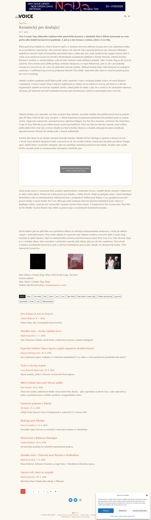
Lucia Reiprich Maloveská (32, 370)
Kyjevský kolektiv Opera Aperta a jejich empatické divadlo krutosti (57, 348)
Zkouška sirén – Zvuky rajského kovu (41, 331)
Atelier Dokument (85, 517)
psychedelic (24, 301)
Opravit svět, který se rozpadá (37, 472)
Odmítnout (123, 511)
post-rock (118, 296)
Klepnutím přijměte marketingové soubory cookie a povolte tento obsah (76, 169)
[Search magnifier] (125, 16)
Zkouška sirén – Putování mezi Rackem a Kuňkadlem (50, 455)
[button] (147, 495)
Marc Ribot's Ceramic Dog (86, 296)
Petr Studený (26, 387)
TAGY (22, 296)
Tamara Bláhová (28, 318)
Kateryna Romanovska (30, 353)
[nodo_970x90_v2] (75, 6)
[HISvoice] (28, 16)
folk (45, 296)
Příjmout (106, 511)
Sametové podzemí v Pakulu (36, 403)
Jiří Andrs (25, 408)
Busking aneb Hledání (32, 420)
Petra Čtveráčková (28, 425)
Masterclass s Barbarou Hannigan (39, 437)
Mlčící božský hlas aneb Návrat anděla (42, 382)
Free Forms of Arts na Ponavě (37, 313)
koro (63, 296)
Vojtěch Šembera (28, 442)
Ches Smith (37, 296)
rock (38, 301)
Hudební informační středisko (70, 515)
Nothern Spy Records (105, 296)
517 (51, 491)
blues (29, 296)
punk (32, 301)
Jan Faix (23, 23)
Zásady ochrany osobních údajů (126, 516)
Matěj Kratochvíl (28, 336)
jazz (57, 296)
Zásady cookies (114, 516)
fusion (51, 296)
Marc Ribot (71, 296)
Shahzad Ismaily (47, 301)
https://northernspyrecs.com (52, 285)
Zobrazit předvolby (140, 511)
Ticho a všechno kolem (33, 365)
